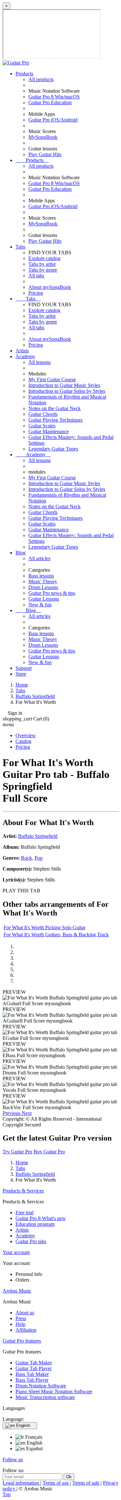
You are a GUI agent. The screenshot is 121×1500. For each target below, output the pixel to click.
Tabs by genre (42, 270)
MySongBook (42, 137)
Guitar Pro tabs (30, 1241)
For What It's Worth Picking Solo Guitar (45, 927)
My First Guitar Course (52, 379)
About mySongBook (49, 287)
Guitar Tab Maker (33, 1362)
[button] (12, 1113)
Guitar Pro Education (50, 102)
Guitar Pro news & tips (51, 593)
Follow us (13, 1459)
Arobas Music (17, 1291)
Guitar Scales (41, 425)
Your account (16, 1252)
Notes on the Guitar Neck (54, 408)
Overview (25, 735)
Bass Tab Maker (32, 1374)
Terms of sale (86, 1483)
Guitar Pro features (22, 1341)
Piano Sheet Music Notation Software (53, 1391)
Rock (26, 858)
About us (24, 1312)
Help (20, 1324)
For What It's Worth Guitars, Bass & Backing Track (56, 934)
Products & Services (23, 1190)
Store (20, 674)
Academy (25, 356)
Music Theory (42, 581)
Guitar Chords (42, 414)
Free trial (24, 1212)
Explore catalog (44, 258)
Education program (35, 1224)
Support (23, 668)
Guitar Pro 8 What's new (40, 1218)
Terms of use (56, 1483)
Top (7, 1494)
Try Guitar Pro (17, 1151)
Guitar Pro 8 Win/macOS (54, 96)
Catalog (23, 741)
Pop (39, 858)
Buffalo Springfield (37, 836)
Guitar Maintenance (48, 431)
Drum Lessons (43, 587)
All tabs (36, 275)
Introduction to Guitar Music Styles (64, 385)
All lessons (39, 362)
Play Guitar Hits (44, 154)
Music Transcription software (45, 1397)
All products (41, 79)
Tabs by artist (41, 264)
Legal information (21, 1483)
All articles (39, 558)
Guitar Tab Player (33, 1368)
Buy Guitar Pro (49, 1151)
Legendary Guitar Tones (53, 448)
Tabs (20, 246)
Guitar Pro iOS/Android (52, 119)
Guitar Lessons (43, 599)
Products (24, 73)
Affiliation (25, 1330)
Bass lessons (41, 575)
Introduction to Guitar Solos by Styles (66, 391)
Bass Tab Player (31, 1380)
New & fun (40, 604)
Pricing (35, 293)
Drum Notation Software (40, 1385)
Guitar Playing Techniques (55, 420)
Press (20, 1318)
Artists (22, 350)
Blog (20, 552)
